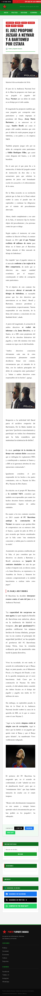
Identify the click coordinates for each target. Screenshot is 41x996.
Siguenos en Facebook (17, 894)
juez (8, 25)
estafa (24, 23)
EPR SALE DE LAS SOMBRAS (28, 2)
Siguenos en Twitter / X (18, 900)
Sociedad (24, 13)
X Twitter (19, 828)
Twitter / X (5, 975)
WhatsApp (10, 832)
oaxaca (20, 25)
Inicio (6, 13)
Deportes (5, 961)
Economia (33, 13)
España (18, 23)
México (14, 25)
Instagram (5, 978)
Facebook (29, 828)
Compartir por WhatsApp (18, 906)
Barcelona (10, 23)
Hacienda (31, 23)
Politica (14, 13)
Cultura (4, 958)
